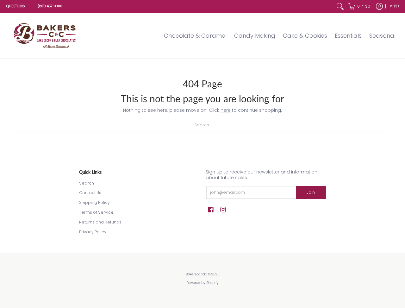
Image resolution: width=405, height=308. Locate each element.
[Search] (340, 6)
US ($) (394, 6)
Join (311, 192)
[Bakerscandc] (45, 36)
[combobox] (202, 125)
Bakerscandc (196, 274)
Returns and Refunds (100, 222)
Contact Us (90, 192)
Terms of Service (96, 212)
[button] (359, 6)
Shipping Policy (94, 202)
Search (86, 183)
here (226, 110)
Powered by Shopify (202, 282)
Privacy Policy (92, 232)
